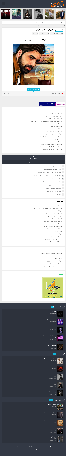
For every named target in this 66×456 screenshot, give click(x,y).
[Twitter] (4, 93)
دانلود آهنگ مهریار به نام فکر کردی (55, 126)
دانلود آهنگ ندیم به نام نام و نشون (55, 263)
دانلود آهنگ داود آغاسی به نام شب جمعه (54, 223)
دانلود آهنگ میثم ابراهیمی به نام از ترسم (54, 131)
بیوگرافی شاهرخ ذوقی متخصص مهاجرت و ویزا (52, 169)
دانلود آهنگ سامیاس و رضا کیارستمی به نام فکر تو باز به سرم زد (48, 172)
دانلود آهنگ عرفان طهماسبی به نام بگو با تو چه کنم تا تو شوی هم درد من (48, 208)
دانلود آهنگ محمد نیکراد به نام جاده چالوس (54, 213)
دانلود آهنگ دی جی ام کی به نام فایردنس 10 (53, 134)
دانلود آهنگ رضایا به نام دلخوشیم (56, 218)
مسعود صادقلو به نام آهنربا (57, 255)
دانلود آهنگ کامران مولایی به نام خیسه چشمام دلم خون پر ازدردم (49, 241)
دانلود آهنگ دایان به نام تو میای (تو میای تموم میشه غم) (51, 144)
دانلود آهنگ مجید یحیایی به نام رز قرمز (54, 260)
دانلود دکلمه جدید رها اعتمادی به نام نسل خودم (53, 221)
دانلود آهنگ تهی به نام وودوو (55, 194)
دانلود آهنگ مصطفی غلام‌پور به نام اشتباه (52, 185)
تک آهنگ (51, 33)
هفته (36, 162)
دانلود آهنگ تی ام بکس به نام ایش (55, 118)
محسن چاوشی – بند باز (57, 231)
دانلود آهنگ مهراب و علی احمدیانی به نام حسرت (52, 226)
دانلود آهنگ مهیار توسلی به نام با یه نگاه (54, 228)
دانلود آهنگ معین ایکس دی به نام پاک (55, 113)
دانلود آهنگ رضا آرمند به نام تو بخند (55, 139)
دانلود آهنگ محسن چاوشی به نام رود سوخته (52, 178)
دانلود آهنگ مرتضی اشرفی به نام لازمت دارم (53, 128)
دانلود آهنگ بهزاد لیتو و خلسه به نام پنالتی (54, 116)
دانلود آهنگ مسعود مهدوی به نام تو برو (54, 141)
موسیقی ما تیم (31, 449)
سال (30, 162)
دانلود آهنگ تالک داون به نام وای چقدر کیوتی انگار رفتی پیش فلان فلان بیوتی (46, 175)
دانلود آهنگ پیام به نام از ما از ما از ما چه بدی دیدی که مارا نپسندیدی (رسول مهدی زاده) (45, 146)
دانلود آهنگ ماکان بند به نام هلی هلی (55, 233)
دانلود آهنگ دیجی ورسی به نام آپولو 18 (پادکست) (52, 149)
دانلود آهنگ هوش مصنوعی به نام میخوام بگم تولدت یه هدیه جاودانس (48, 136)
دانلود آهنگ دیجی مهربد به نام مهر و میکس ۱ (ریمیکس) (51, 253)
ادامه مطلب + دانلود (32, 89)
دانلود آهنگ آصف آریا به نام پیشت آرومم (54, 216)
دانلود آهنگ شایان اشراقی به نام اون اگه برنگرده (51, 181)
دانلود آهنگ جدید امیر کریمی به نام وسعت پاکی (49, 30)
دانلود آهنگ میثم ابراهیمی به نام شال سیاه (54, 210)
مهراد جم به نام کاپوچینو (57, 258)
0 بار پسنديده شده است (57, 93)
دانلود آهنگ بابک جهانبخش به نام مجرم (53, 188)
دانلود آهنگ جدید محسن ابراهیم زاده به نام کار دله (52, 266)
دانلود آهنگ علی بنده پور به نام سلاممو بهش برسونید (52, 239)
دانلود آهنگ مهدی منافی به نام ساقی (53, 191)
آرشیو (52, 306)
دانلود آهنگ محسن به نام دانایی (54, 166)
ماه (33, 162)
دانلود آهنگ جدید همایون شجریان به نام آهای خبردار (52, 205)
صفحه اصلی (54, 22)
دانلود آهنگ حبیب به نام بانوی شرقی (55, 236)
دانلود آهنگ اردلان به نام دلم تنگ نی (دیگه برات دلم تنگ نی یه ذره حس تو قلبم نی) (46, 121)
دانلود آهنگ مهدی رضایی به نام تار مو (55, 123)
